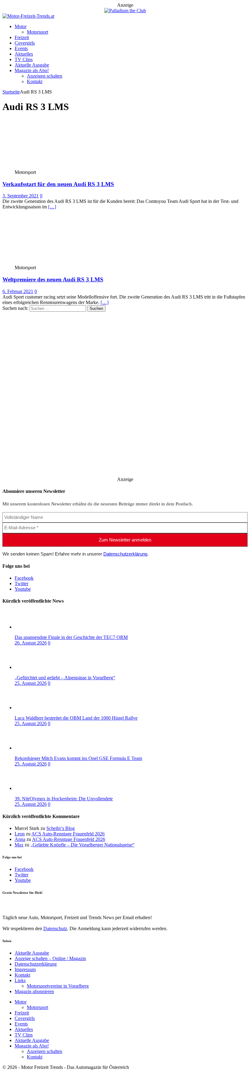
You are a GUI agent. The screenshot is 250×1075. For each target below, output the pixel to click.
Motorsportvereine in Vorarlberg (58, 986)
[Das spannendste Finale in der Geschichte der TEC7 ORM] (39, 626)
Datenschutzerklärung (125, 553)
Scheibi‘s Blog (60, 828)
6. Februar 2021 (17, 291)
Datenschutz (55, 928)
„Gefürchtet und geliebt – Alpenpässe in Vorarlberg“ (65, 677)
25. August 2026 (31, 683)
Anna (20, 839)
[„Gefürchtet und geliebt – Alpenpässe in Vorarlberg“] (39, 667)
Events (21, 48)
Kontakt (34, 81)
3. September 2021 (20, 195)
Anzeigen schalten (44, 76)
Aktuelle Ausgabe (32, 65)
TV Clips (24, 59)
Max (19, 844)
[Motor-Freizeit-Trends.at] (28, 16)
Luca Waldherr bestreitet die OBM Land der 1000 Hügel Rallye (76, 718)
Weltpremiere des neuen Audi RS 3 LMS (52, 279)
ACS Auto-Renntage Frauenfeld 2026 (68, 833)
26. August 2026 (31, 642)
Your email (12, 905)
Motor (21, 26)
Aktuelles (24, 54)
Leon (20, 833)
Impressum (25, 969)
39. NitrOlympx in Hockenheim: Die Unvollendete (64, 798)
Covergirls (25, 43)
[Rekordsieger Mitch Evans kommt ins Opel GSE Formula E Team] (39, 747)
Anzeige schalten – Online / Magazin (50, 958)
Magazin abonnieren (34, 991)
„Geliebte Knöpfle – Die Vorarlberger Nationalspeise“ (82, 844)
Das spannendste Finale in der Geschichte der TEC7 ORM (71, 637)
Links (20, 980)
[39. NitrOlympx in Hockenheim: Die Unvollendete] (39, 788)
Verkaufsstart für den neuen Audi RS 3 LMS (58, 184)
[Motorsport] (47, 166)
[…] (52, 206)
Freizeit (22, 37)
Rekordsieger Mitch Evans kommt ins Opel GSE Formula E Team (78, 758)
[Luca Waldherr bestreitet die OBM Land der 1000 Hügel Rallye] (39, 707)
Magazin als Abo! (32, 70)
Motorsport (37, 32)
